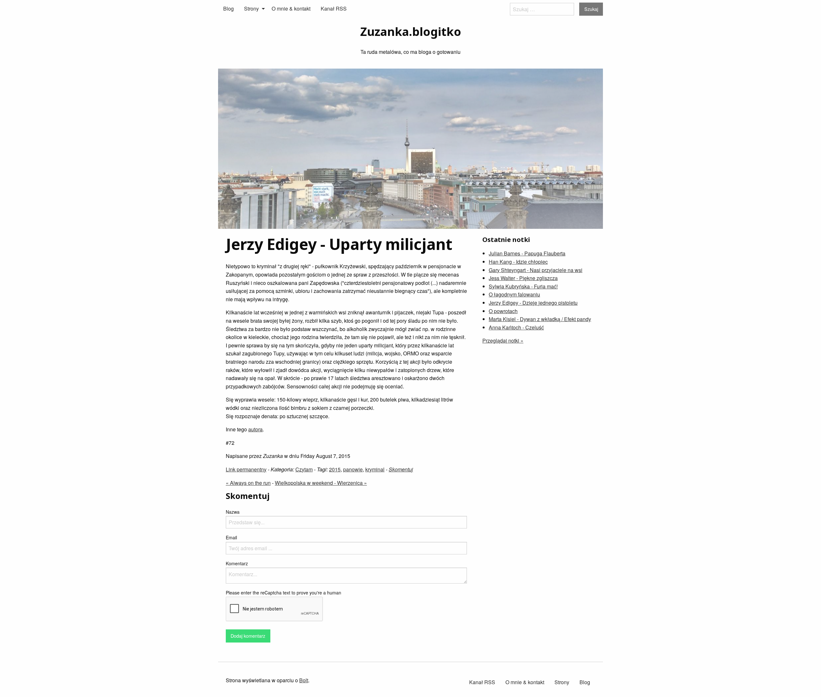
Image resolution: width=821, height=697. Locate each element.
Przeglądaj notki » (502, 340)
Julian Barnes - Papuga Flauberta (527, 253)
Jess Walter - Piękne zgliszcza (523, 278)
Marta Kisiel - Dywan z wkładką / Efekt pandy (540, 319)
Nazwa (233, 512)
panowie (353, 469)
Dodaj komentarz (248, 635)
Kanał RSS (334, 8)
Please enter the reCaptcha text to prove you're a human (283, 592)
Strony (251, 8)
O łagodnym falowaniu (514, 294)
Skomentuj (401, 469)
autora (255, 429)
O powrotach (503, 311)
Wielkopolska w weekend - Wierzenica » (321, 482)
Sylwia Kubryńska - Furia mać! (523, 286)
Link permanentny (246, 469)
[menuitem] (228, 9)
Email (231, 537)
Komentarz (237, 563)
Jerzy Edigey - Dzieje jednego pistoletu (533, 302)
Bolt (303, 680)
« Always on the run (248, 482)
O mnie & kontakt (291, 8)
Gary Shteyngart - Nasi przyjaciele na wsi (535, 270)
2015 (335, 469)
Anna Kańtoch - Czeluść (516, 327)
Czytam (304, 469)
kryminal (375, 469)
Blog (228, 8)
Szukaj (591, 8)
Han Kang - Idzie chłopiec (518, 261)
